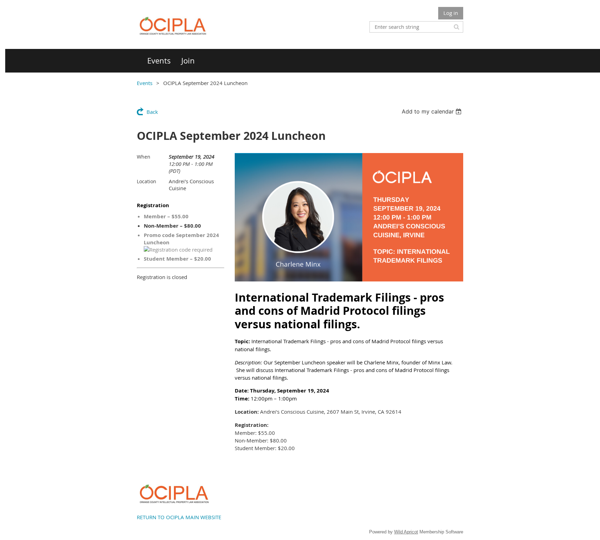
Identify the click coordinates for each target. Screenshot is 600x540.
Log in (450, 12)
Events (144, 82)
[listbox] (432, 111)
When (143, 156)
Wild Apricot (406, 531)
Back (152, 111)
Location (146, 181)
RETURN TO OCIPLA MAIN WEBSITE (179, 517)
